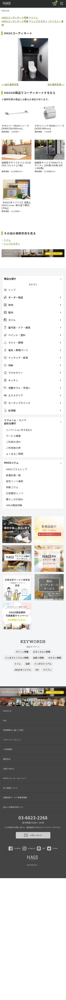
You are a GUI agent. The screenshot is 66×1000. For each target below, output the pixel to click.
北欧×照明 (38, 657)
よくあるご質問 (14, 454)
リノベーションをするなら (19, 430)
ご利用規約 (7, 749)
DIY (37, 669)
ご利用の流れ (13, 442)
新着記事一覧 (13, 475)
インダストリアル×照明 (17, 657)
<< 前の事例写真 (10, 84)
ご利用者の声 (13, 448)
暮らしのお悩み (14, 499)
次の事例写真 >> (55, 84)
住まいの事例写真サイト (13, 807)
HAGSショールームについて (14, 778)
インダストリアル (42, 663)
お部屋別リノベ (14, 493)
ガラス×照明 (54, 657)
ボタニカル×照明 (41, 651)
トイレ (34, 17)
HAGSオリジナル (23, 669)
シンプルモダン (12, 243)
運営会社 (6, 759)
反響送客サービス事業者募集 (15, 797)
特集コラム (12, 487)
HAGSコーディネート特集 (15, 17)
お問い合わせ (8, 768)
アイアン (47, 669)
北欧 (27, 663)
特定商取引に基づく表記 (13, 730)
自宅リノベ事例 (14, 481)
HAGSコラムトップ (16, 469)
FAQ (4, 720)
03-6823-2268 (33, 817)
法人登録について (10, 787)
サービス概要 (13, 436)
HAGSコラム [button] (11, 462)
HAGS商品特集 (14, 505)
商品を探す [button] (10, 278)
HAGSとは (7, 710)
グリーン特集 (22, 651)
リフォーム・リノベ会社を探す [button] (15, 422)
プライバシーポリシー (12, 739)
